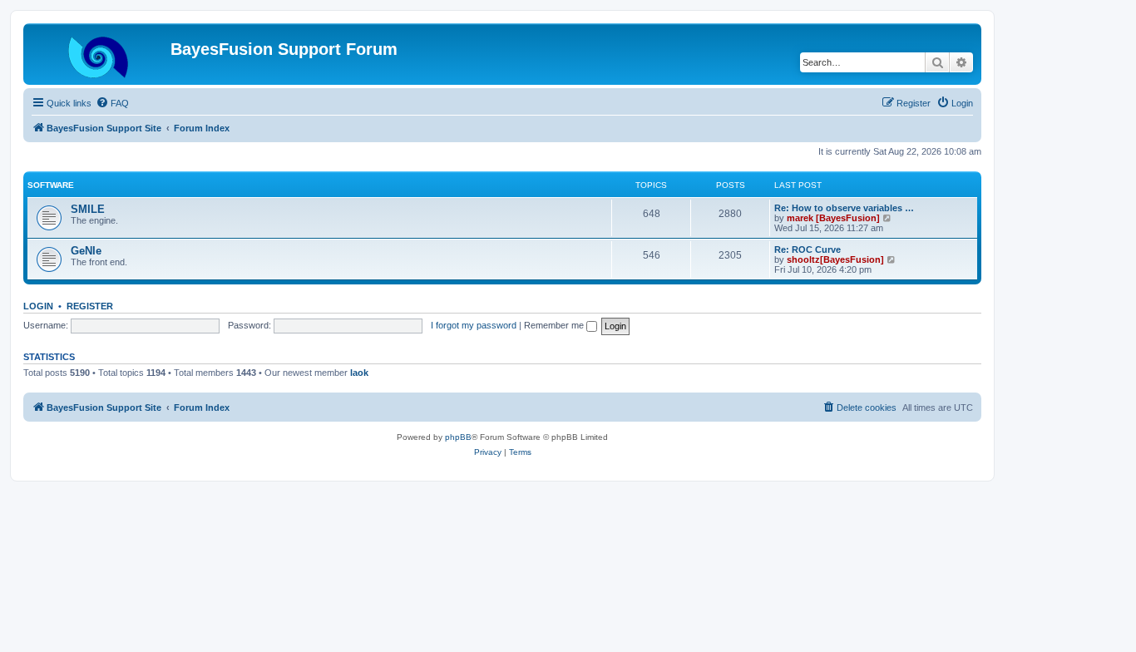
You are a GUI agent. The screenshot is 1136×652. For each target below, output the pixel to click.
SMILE (88, 209)
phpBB (458, 437)
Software (50, 185)
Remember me (555, 325)
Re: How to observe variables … (844, 208)
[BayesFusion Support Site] (98, 54)
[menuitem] (112, 103)
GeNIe (86, 250)
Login (38, 306)
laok (359, 373)
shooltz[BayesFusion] (835, 259)
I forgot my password (473, 325)
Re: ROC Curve (807, 249)
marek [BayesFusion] (833, 218)
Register (90, 306)
